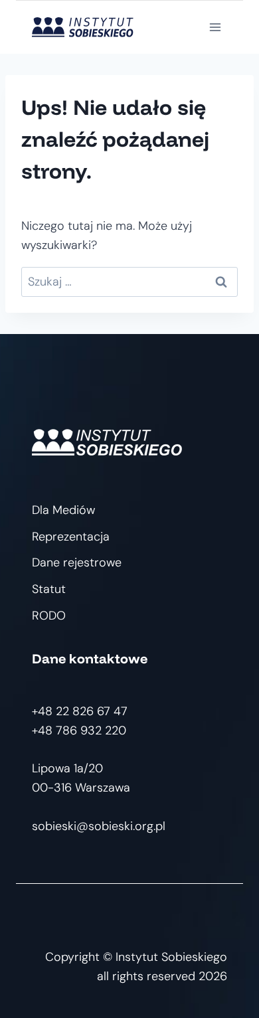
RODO (49, 616)
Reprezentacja (71, 537)
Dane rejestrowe (77, 562)
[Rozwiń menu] (215, 27)
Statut (49, 589)
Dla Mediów (63, 510)
